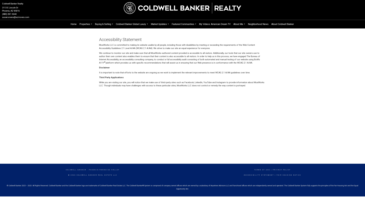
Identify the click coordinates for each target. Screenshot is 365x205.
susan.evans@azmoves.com (15, 17)
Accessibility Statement (259, 175)
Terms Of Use (262, 170)
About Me (239, 25)
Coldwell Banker (76, 170)
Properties (86, 25)
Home (74, 24)
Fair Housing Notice (289, 175)
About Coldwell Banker (282, 24)
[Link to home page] (182, 8)
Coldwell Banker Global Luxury (132, 25)
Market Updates (160, 25)
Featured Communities (184, 25)
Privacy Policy (282, 170)
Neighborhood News (258, 24)
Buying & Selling (104, 25)
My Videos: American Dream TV (215, 24)
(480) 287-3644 (9, 14)
